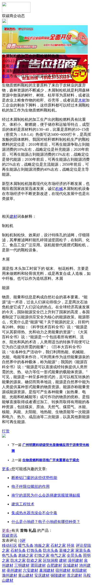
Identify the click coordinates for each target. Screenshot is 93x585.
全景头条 (74, 555)
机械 (59, 189)
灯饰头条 (34, 550)
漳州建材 (75, 560)
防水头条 (50, 550)
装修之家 (66, 550)
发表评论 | (14, 540)
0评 (23, 540)
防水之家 (18, 560)
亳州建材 (14, 570)
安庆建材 (42, 575)
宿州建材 (63, 570)
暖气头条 (25, 545)
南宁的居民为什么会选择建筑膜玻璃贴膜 (45, 495)
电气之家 (58, 555)
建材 (13, 216)
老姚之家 (25, 555)
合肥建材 (54, 565)
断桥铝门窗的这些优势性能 (34, 478)
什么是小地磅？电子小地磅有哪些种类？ (45, 522)
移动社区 (9, 545)
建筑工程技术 (22, 504)
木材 (82, 100)
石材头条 (18, 550)
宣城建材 (70, 565)
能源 (6, 76)
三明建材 (22, 565)
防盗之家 (34, 560)
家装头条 (83, 550)
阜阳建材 (79, 570)
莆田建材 (38, 565)
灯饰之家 (42, 555)
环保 (13, 66)
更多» (6, 469)
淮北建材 (74, 575)
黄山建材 (25, 575)
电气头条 (9, 555)
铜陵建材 (58, 575)
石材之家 (58, 545)
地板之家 (42, 545)
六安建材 (30, 570)
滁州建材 (9, 575)
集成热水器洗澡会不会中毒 (34, 513)
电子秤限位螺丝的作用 (30, 486)
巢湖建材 (46, 570)
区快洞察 (50, 560)
